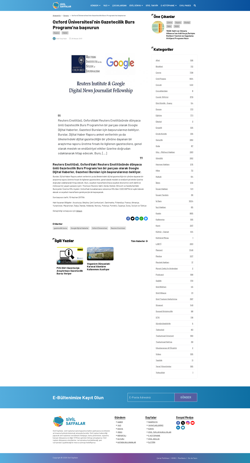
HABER (120, 422)
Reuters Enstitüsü (118, 228)
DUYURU (120, 439)
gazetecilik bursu (60, 228)
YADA (177, 26)
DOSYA (120, 429)
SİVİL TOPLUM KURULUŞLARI (159, 432)
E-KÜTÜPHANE (154, 435)
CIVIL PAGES (185, 5)
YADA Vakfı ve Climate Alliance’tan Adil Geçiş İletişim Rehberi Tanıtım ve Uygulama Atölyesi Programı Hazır (180, 35)
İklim (169, 26)
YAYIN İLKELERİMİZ (155, 425)
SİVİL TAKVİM (152, 5)
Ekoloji (187, 22)
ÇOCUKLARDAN (119, 5)
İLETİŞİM (151, 442)
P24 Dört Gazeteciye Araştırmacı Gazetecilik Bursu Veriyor (70, 270)
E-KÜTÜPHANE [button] (168, 5)
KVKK (173, 458)
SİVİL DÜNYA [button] (135, 5)
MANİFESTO (153, 422)
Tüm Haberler (138, 241)
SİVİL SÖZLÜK (154, 439)
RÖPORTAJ (121, 435)
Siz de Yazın (192, 458)
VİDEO (119, 432)
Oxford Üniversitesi (99, 228)
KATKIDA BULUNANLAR (126, 442)
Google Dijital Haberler (79, 228)
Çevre (169, 22)
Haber (65, 33)
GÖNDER (185, 397)
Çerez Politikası (163, 458)
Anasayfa (57, 15)
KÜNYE (151, 429)
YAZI (119, 425)
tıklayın (79, 211)
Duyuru (66, 15)
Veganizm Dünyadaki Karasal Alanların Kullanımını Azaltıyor (98, 266)
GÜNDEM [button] (94, 5)
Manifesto (182, 458)
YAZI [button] (105, 5)
